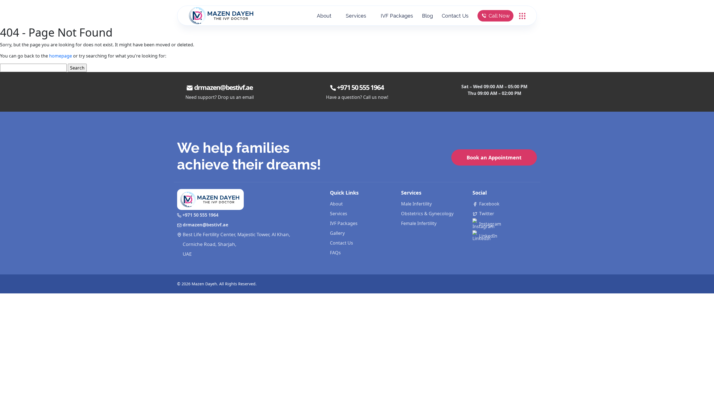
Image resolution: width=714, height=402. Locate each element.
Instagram (489, 224)
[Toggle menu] (522, 15)
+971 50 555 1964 (360, 87)
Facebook (489, 204)
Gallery (337, 233)
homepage (60, 56)
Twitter (486, 213)
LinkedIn (487, 236)
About (324, 16)
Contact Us (455, 16)
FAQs (335, 253)
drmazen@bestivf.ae (223, 87)
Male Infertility (416, 204)
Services (356, 16)
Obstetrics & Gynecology (427, 213)
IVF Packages (397, 16)
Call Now (499, 16)
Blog (427, 16)
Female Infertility (418, 223)
